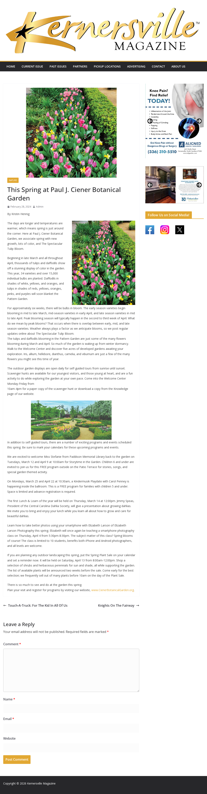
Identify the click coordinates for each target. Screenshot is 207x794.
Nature (13, 180)
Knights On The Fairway (116, 605)
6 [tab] (172, 205)
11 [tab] (196, 206)
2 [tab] (172, 162)
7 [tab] (177, 205)
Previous (150, 121)
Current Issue (32, 66)
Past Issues (58, 66)
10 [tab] (191, 206)
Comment (12, 644)
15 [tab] (179, 208)
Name (9, 699)
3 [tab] (177, 162)
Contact (158, 66)
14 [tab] (175, 208)
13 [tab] (170, 208)
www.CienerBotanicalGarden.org (112, 590)
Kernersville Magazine (41, 783)
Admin (39, 206)
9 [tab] (186, 205)
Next (199, 121)
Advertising (136, 66)
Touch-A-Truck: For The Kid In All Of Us (38, 605)
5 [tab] (168, 205)
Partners (80, 66)
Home (10, 66)
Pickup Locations (107, 66)
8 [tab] (182, 205)
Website (9, 738)
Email (8, 719)
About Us (178, 66)
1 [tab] (168, 162)
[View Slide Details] (174, 121)
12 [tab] (200, 206)
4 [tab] (182, 162)
